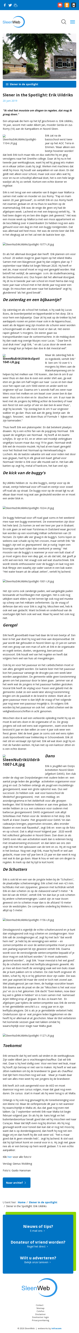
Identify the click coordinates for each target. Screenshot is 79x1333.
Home (22, 1202)
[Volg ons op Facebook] (4, 5)
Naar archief (15, 1182)
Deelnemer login (40, 1317)
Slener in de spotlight (23, 84)
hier (10, 1157)
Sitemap (40, 1308)
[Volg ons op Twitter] (10, 5)
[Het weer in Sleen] (15, 5)
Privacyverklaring (40, 1320)
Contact (39, 1305)
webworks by (49, 1328)
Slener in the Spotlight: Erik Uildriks (26, 1206)
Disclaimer (40, 1314)
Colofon (40, 1311)
